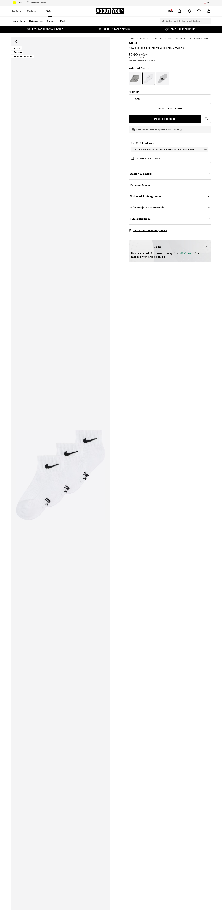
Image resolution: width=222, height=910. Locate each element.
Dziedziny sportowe (197, 38)
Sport (179, 38)
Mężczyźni (33, 11)
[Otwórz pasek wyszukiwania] (162, 21)
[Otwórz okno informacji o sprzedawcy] (181, 130)
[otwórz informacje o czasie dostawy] (205, 149)
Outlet (19, 3)
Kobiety (16, 11)
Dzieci (50, 11)
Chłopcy (143, 38)
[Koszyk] (209, 11)
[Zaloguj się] (180, 11)
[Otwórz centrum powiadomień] (189, 11)
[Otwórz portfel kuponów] (170, 11)
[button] (170, 99)
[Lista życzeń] (199, 11)
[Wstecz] (16, 42)
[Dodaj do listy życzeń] (207, 119)
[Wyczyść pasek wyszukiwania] (208, 21)
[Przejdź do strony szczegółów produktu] (135, 78)
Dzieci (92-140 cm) (162, 38)
